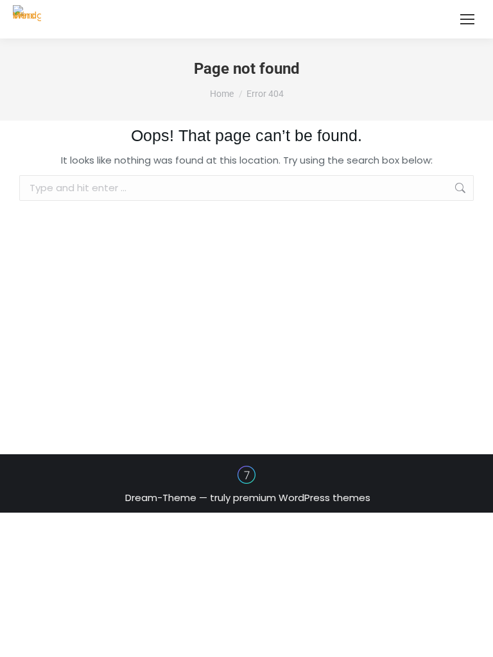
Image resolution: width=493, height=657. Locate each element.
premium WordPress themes (301, 497)
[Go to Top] (474, 638)
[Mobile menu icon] (467, 19)
